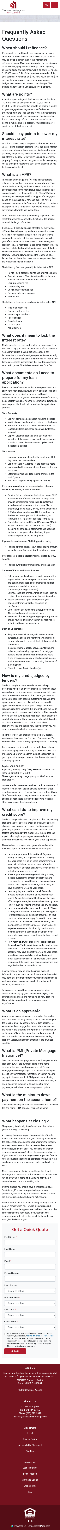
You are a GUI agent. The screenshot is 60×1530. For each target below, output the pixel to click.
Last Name (10, 1249)
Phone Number (12, 1273)
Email (7, 1261)
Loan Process (30, 1473)
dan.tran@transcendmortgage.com (30, 1416)
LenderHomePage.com (38, 1526)
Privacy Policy (49, 1336)
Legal (30, 1433)
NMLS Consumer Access (30, 1390)
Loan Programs (30, 1467)
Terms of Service (33, 1336)
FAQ (30, 1492)
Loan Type (10, 1309)
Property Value (12, 1297)
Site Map (30, 1451)
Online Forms (30, 1486)
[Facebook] (28, 1521)
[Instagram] (32, 1521)
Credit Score (11, 1321)
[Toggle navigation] (54, 5)
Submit (15, 1351)
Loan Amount (11, 1285)
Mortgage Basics (30, 1479)
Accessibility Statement (30, 1445)
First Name (10, 1237)
